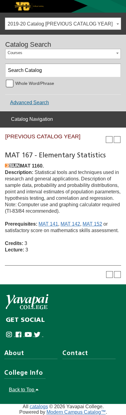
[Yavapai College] (27, 301)
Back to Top (22, 389)
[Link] (63, 6)
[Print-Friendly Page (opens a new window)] (109, 139)
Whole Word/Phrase (34, 83)
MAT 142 (70, 224)
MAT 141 (48, 224)
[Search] (114, 70)
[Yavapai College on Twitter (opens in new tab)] (38, 334)
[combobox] (63, 24)
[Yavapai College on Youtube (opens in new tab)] (29, 334)
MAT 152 (92, 224)
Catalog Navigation (32, 119)
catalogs (39, 406)
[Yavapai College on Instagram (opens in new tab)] (10, 334)
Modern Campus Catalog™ (76, 412)
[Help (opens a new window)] (117, 139)
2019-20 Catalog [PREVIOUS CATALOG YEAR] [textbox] (60, 23)
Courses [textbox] (15, 52)
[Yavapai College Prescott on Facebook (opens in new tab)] (20, 334)
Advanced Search (29, 102)
